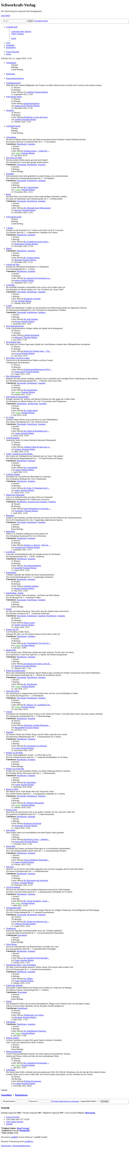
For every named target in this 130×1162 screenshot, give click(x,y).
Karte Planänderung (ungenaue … (37, 508)
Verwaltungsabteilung (32, 566)
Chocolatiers (11, 137)
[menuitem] (21, 31)
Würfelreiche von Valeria (34, 1015)
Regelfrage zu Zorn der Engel (35, 117)
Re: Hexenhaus (30, 782)
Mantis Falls (11, 650)
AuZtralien (10, 285)
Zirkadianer (10, 1070)
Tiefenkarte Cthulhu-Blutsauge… (37, 725)
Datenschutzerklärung (15, 78)
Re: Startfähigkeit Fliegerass (35, 1031)
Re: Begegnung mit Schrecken (36, 880)
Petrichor (9, 732)
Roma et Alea (11, 810)
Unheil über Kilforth (14, 985)
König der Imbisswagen (15, 670)
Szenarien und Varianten (37, 502)
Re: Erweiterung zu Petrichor (35, 746)
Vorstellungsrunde (13, 83)
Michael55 (19, 337)
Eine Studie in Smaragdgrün (17, 397)
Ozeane (9, 712)
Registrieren (21, 1095)
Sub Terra (10, 867)
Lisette (17, 433)
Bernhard (18, 260)
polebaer (30, 92)
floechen (18, 210)
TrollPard (18, 119)
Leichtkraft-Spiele (13, 126)
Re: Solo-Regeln (30, 684)
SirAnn (18, 321)
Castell (9, 305)
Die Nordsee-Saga (13, 342)
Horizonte (10, 515)
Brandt (17, 588)
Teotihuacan (11, 928)
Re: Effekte (28, 978)
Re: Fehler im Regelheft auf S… (37, 431)
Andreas (18, 449)
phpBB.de (29, 1141)
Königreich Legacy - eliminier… (37, 839)
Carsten (18, 153)
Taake (17, 960)
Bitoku (9, 248)
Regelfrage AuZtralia (32, 299)
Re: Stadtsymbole (31, 410)
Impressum (10, 74)
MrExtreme (90, 1113)
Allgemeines (11, 63)
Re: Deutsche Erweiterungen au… (37, 278)
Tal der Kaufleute (13, 887)
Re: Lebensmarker (31, 187)
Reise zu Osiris (12, 789)
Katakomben (11, 572)
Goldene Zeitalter (13, 474)
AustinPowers (20, 547)
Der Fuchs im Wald (14, 158)
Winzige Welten (12, 1038)
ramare (17, 490)
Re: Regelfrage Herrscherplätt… (37, 958)
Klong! (9, 609)
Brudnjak (18, 1017)
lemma (17, 280)
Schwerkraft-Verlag (14, 97)
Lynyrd (18, 353)
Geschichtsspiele (12, 438)
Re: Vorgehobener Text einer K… (37, 643)
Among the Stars (13, 264)
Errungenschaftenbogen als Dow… (38, 369)
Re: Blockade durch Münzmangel (37, 208)
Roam (8, 194)
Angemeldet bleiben (88, 1101)
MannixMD (24, 1130)
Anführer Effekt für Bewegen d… (37, 447)
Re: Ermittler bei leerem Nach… (37, 242)
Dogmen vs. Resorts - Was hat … (37, 545)
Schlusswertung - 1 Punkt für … (37, 151)
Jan (16, 301)
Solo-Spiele (10, 830)
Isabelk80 (18, 568)
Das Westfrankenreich (15, 326)
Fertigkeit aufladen (31, 586)
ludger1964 (19, 842)
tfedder (17, 625)
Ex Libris (10, 417)
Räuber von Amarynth (15, 769)
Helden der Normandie (15, 495)
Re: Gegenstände (30, 467)
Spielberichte (33, 404)
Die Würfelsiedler (13, 376)
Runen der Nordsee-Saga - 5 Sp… (37, 351)
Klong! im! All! (12, 629)
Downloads (21, 165)
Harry (17, 883)
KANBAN (10, 552)
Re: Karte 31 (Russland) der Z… (37, 488)
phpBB (14, 1137)
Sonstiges (10, 110)
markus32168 (20, 106)
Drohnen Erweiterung (32, 1081)
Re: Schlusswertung (32, 258)
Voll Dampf (10, 1022)
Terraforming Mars (13, 908)
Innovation (10, 531)
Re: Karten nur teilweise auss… (36, 921)
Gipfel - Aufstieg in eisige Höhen (19, 454)
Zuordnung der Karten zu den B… (37, 664)
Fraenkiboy (19, 511)
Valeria (9, 1001)
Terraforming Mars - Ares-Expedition (21, 965)
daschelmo (19, 826)
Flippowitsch (20, 372)
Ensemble (10, 174)
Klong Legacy (29, 623)
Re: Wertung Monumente (34, 803)
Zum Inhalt (5, 15)
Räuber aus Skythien (14, 753)
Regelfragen (22, 144)
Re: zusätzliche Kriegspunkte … (37, 1063)
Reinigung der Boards (32, 823)
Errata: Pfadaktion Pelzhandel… (36, 860)
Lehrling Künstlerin (31, 335)
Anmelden (6, 1095)
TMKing (18, 924)
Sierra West (10, 846)
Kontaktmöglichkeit (31, 103)
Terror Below (11, 944)
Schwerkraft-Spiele (13, 217)
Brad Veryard (23, 1128)
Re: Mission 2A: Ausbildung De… (38, 705)
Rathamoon (19, 244)
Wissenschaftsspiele (14, 1051)
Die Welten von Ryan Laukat (17, 358)
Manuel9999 (20, 728)
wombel (18, 1083)
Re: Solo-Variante (31, 319)
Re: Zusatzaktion (30, 390)
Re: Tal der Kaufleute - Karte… (36, 901)
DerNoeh (18, 666)
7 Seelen (9, 228)
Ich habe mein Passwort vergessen (65, 1101)
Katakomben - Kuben (14, 593)
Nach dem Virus (12, 691)
